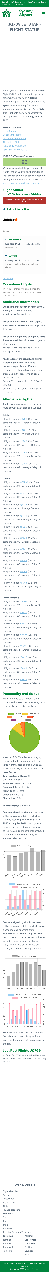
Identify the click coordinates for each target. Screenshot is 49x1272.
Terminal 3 (8, 1247)
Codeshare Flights (12, 134)
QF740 (23, 538)
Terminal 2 (8, 1243)
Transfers (7, 1228)
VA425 (23, 646)
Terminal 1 (8, 1239)
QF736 (23, 515)
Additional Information (14, 138)
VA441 (23, 668)
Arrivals (6, 1195)
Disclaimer (32, 1263)
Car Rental (30, 1239)
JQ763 (23, 441)
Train (5, 1224)
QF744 (23, 560)
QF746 (23, 571)
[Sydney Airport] (6, 13)
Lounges (28, 1250)
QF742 (23, 549)
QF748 (23, 582)
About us (24, 1266)
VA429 (23, 657)
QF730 (23, 493)
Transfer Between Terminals (17, 1232)
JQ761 (23, 430)
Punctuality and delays (14, 145)
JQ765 (23, 452)
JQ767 (23, 463)
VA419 (23, 634)
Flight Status (9, 131)
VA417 (23, 623)
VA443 (23, 679)
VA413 (23, 612)
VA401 (23, 601)
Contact (41, 1263)
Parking (28, 1235)
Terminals (8, 1235)
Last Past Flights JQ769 (15, 149)
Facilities (28, 1247)
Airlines (6, 1206)
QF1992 (24, 482)
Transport (8, 1213)
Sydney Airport (26, 13)
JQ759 (23, 419)
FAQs (27, 1254)
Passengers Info (11, 1209)
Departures (8, 1198)
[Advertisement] (24, 61)
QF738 (23, 527)
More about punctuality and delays (21, 183)
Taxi (5, 1221)
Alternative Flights (12, 142)
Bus (4, 1217)
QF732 (23, 504)
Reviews (7, 1250)
